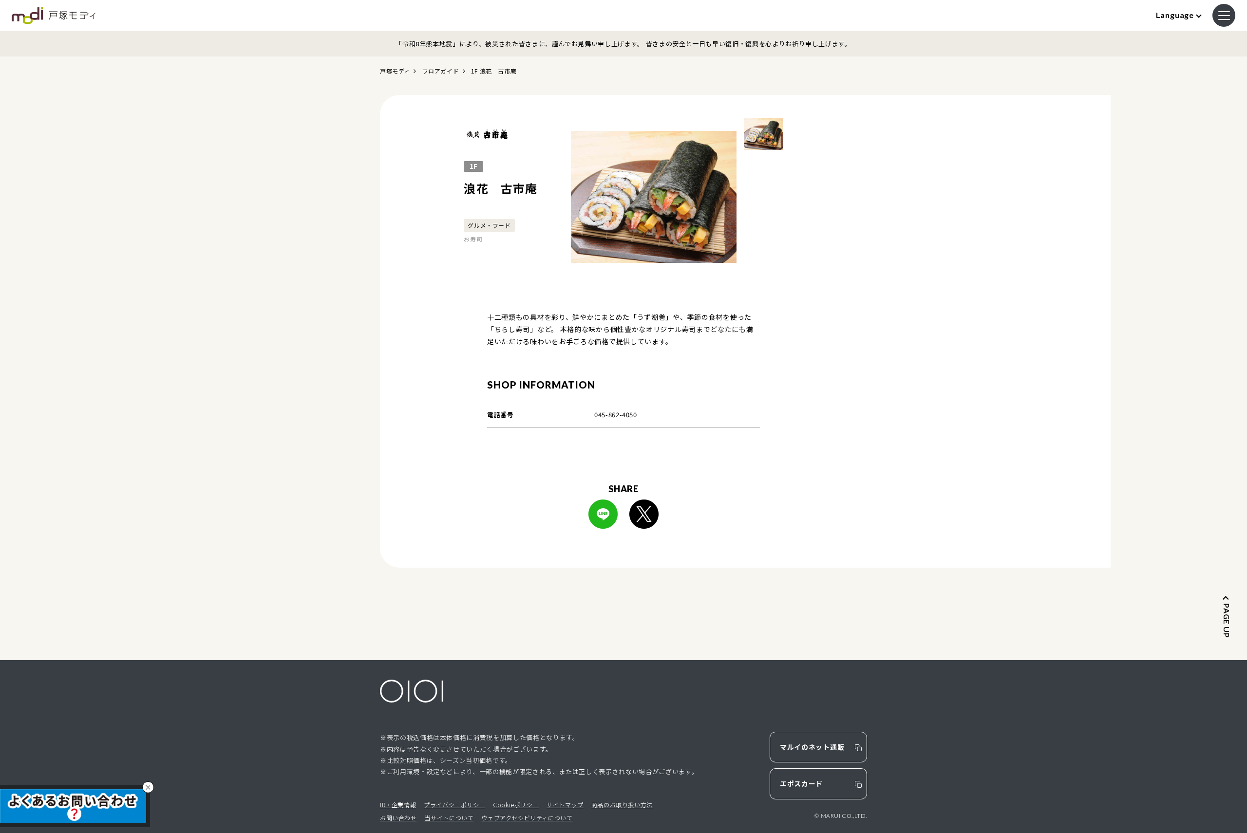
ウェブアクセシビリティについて (526, 818)
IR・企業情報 (398, 804)
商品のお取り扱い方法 (622, 804)
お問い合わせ (398, 818)
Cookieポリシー (516, 804)
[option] (654, 197)
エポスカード (801, 783)
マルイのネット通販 (812, 747)
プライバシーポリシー (454, 804)
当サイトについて (449, 818)
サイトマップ (565, 804)
